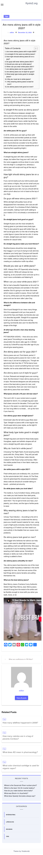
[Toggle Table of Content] (34, 48)
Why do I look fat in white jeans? (19, 79)
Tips (6, 16)
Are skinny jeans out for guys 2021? (19, 69)
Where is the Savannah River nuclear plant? (20, 785)
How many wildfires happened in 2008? (20, 722)
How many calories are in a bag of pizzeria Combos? (18, 737)
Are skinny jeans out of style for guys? (20, 71)
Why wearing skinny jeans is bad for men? (20, 83)
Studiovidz (26, 851)
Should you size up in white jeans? (19, 64)
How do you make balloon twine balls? (18, 790)
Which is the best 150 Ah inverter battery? (19, 788)
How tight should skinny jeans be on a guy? (20, 57)
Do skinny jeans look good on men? (20, 87)
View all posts (21, 698)
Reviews (9, 829)
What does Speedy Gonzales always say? (19, 796)
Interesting (10, 815)
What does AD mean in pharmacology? (20, 752)
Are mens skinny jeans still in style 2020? (21, 51)
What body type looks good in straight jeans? (20, 75)
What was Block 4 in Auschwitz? (16, 793)
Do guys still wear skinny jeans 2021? (20, 61)
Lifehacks (10, 822)
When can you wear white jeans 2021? (20, 66)
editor (12, 32)
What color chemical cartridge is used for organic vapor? (21, 767)
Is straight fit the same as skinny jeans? (20, 54)
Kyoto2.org (31, 3)
